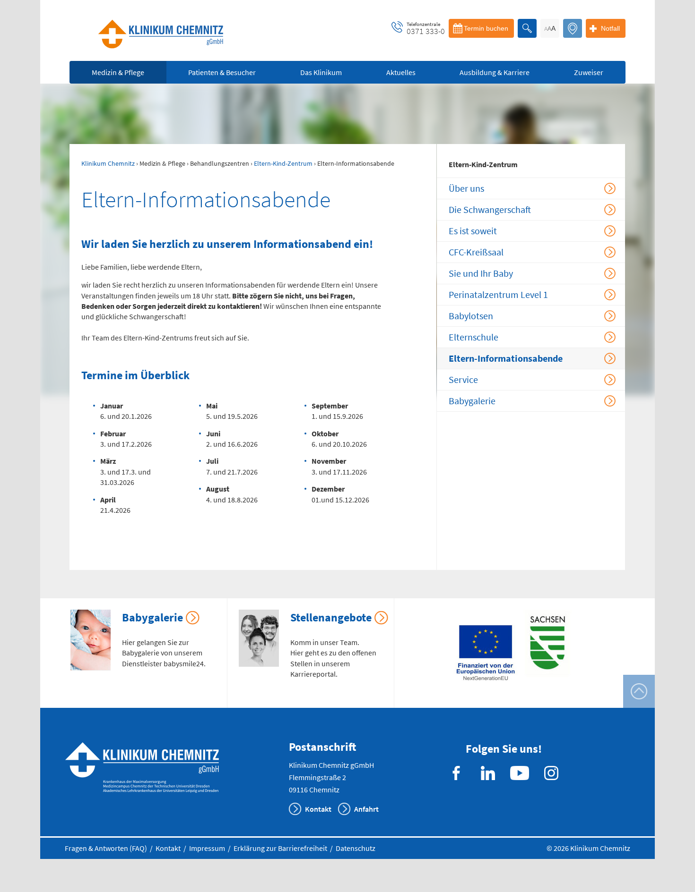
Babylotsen (471, 316)
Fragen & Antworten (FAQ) (106, 848)
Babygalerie (472, 401)
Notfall (610, 28)
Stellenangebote (331, 617)
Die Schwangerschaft (490, 209)
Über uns (466, 188)
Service (463, 379)
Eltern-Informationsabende (506, 358)
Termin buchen (486, 28)
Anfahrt (366, 809)
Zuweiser (588, 72)
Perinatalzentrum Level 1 (498, 294)
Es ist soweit (473, 231)
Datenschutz (355, 848)
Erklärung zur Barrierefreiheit (280, 848)
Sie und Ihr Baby (481, 273)
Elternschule (473, 337)
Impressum (207, 848)
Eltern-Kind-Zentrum (283, 163)
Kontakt (318, 809)
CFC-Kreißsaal (476, 252)
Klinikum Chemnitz (108, 163)
